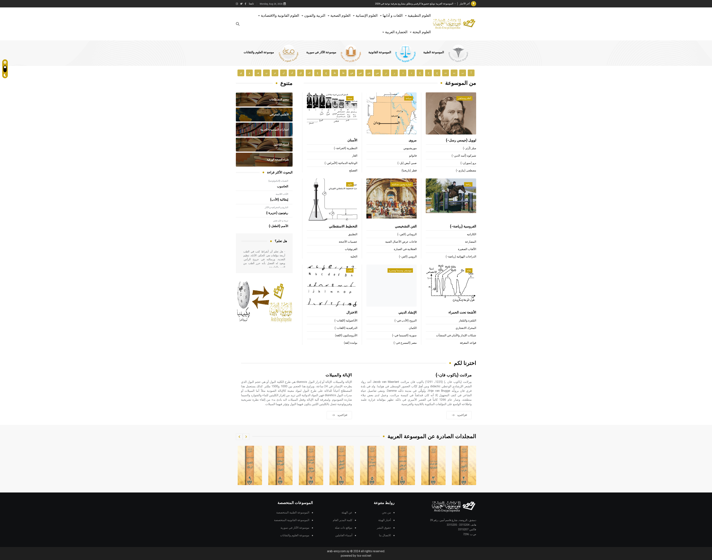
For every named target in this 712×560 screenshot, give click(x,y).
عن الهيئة (347, 512)
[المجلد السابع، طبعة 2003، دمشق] (342, 465)
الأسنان (352, 140)
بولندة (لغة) (350, 342)
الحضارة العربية (396, 32)
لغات (349, 270)
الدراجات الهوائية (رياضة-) (461, 256)
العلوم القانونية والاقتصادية (280, 15)
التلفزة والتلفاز (467, 320)
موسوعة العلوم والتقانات (259, 52)
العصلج (353, 170)
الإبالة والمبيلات (339, 375)
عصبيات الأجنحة (348, 241)
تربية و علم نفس (280, 220)
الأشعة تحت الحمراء (462, 312)
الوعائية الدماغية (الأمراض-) (341, 163)
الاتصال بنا (385, 535)
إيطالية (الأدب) (279, 199)
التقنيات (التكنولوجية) (278, 181)
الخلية (353, 256)
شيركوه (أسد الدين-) (464, 155)
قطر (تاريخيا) (409, 170)
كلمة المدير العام (342, 520)
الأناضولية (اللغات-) (345, 320)
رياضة (468, 184)
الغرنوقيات (351, 249)
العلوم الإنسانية (367, 15)
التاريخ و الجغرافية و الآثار (276, 207)
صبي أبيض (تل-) (407, 163)
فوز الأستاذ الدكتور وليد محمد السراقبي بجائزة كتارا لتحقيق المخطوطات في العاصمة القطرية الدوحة (403, 3)
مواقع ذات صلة (343, 527)
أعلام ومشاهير (464, 98)
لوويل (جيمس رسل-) (461, 140)
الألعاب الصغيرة (467, 249)
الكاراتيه (471, 234)
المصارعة (470, 241)
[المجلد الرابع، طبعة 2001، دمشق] (433, 465)
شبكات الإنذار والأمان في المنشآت (456, 335)
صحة (350, 98)
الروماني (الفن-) (407, 234)
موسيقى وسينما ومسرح (400, 270)
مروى (413, 140)
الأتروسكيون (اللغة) (346, 335)
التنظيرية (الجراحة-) (345, 148)
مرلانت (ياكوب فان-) (454, 375)
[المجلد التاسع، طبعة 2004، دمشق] (280, 465)
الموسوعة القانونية (379, 52)
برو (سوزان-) (468, 163)
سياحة (408, 98)
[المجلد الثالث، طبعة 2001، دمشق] (464, 465)
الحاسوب (282, 186)
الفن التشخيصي (406, 226)
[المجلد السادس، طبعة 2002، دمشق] (372, 465)
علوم (350, 184)
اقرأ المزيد (462, 415)
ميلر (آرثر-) (469, 148)
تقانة (469, 270)
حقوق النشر (384, 527)
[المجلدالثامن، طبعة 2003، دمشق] (311, 465)
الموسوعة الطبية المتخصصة (292, 512)
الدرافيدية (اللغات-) (346, 328)
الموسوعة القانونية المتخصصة (291, 520)
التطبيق (352, 234)
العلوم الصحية (340, 15)
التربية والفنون (314, 15)
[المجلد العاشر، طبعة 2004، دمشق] (250, 465)
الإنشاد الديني (407, 312)
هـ (258, 72)
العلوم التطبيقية (419, 15)
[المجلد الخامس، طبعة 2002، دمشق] (403, 465)
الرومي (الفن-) (408, 256)
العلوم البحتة (422, 32)
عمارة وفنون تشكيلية (401, 184)
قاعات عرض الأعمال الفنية (401, 241)
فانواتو (413, 155)
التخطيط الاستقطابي (343, 226)
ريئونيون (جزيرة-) (277, 213)
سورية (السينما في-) (404, 335)
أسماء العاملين (343, 535)
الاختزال (351, 312)
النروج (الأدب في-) (406, 320)
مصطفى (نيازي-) (466, 170)
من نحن (386, 512)
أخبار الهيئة (384, 520)
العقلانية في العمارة (405, 249)
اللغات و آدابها (393, 15)
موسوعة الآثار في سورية (321, 52)
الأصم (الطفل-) (278, 226)
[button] (246, 436)
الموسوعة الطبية (433, 52)
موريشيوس (410, 148)
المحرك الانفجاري (466, 328)
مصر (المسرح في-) (405, 342)
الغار (354, 155)
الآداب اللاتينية (282, 194)
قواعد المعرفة (468, 342)
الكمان (413, 328)
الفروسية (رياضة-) (463, 226)
